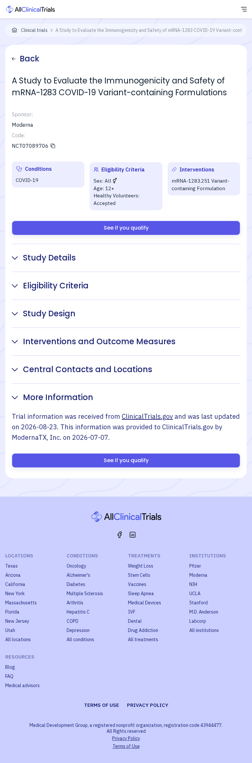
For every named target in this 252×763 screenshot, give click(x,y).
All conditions (80, 639)
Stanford (198, 603)
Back (29, 58)
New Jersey (17, 621)
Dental (135, 621)
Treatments (144, 555)
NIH (193, 584)
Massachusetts (21, 603)
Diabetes (76, 584)
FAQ (9, 676)
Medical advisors (22, 685)
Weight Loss (140, 566)
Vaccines (137, 584)
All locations (18, 639)
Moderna (198, 575)
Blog (10, 667)
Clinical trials (34, 30)
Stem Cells (139, 575)
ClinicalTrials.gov (147, 416)
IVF (131, 612)
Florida (12, 612)
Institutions (207, 555)
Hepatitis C (78, 612)
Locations (19, 555)
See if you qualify (126, 228)
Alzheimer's (78, 575)
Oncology (76, 566)
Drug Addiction (143, 630)
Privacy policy (147, 705)
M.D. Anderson (203, 612)
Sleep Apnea (141, 593)
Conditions (82, 555)
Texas (11, 566)
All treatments (143, 639)
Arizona (13, 575)
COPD (72, 621)
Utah (10, 630)
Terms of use (101, 705)
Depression (78, 630)
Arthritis (75, 603)
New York (15, 593)
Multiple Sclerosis (85, 593)
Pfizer (195, 566)
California (15, 584)
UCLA (194, 593)
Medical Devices (144, 603)
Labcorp (197, 621)
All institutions (204, 630)
